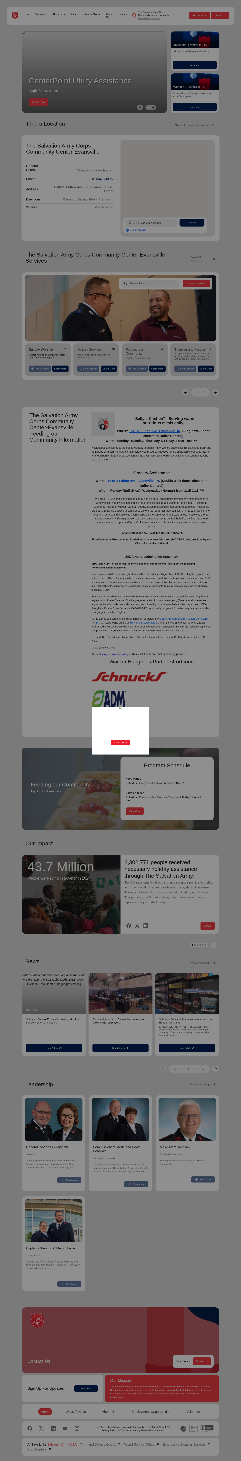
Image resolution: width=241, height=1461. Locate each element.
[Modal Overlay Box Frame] (120, 731)
